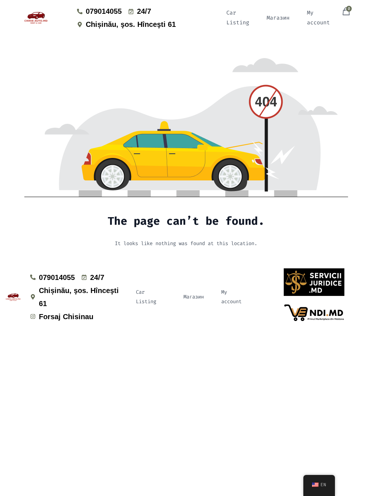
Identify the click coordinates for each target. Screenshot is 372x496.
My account (318, 17)
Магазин (278, 17)
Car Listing (237, 17)
